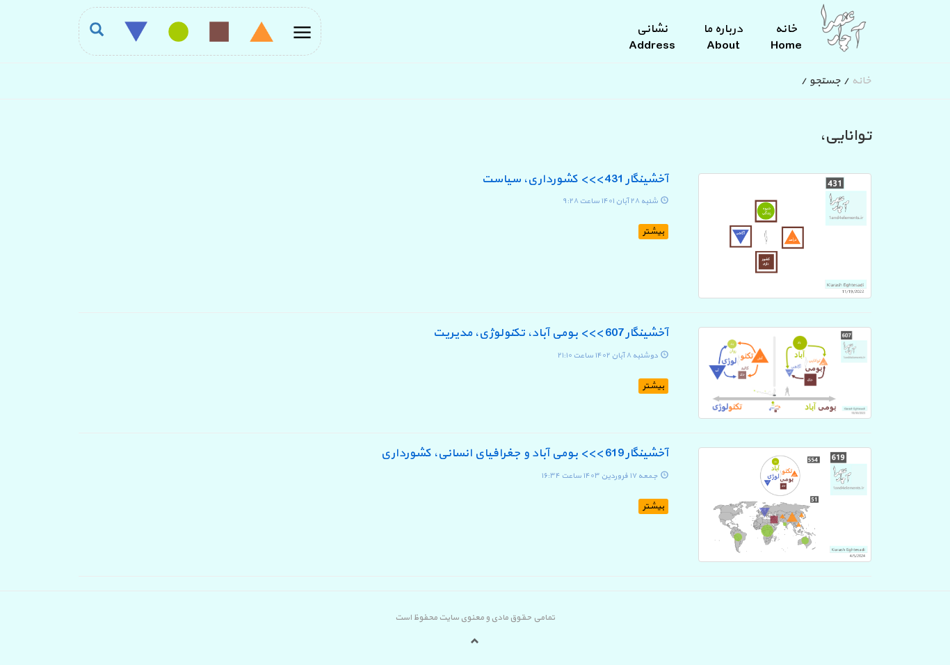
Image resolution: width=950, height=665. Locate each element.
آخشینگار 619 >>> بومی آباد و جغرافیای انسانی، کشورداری (524, 453)
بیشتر (653, 231)
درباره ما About (723, 37)
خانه (861, 81)
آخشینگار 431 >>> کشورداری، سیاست (574, 179)
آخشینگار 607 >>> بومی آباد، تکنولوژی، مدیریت (550, 333)
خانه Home (786, 37)
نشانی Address (652, 37)
